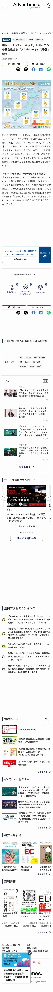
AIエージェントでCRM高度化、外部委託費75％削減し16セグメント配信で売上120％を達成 (26, 518)
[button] (18, 69)
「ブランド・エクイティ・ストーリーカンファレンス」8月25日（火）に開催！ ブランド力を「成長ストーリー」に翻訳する (34, 791)
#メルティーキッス (19, 39)
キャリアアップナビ (27, 729)
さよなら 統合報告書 (10, 915)
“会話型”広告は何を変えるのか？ (10, 868)
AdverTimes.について (11, 945)
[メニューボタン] (4, 6)
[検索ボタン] (49, 6)
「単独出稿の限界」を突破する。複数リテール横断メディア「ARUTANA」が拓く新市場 (34, 752)
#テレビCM (36, 362)
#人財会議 (23, 366)
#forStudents (39, 358)
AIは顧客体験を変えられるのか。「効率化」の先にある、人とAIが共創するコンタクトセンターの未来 (33, 452)
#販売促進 (39, 39)
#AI (21, 358)
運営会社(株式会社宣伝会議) (37, 951)
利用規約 (5, 948)
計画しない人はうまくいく (29, 915)
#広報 (32, 366)
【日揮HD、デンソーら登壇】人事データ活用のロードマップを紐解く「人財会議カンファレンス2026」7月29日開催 (34, 817)
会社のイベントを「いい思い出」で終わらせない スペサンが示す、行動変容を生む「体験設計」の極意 (33, 412)
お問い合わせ (32, 948)
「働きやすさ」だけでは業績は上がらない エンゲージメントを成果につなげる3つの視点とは (33, 393)
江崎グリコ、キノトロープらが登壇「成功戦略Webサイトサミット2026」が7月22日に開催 (34, 804)
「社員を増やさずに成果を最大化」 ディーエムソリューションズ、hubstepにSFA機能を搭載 (33, 432)
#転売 (39, 366)
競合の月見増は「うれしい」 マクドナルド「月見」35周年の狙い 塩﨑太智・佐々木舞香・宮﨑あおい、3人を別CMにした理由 (29, 668)
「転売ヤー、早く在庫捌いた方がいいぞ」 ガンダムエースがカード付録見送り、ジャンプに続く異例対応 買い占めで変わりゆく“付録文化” (29, 619)
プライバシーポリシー (10, 951)
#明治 (31, 39)
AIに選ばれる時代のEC (27, 868)
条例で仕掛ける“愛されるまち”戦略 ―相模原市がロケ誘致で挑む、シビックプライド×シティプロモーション (29, 656)
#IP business (24, 362)
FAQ (28, 945)
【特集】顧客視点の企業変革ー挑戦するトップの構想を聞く (34, 740)
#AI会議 (28, 358)
